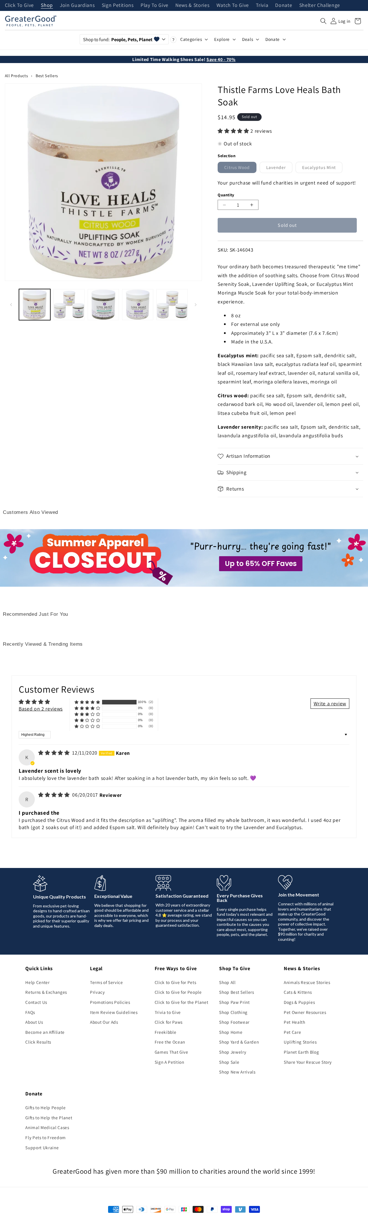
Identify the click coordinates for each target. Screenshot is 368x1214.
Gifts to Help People (45, 1107)
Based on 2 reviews (41, 708)
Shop (47, 5)
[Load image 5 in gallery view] (172, 304)
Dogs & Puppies (299, 1002)
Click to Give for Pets (175, 982)
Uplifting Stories (300, 1042)
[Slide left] (11, 304)
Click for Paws (169, 1022)
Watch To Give (232, 5)
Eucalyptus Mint (322, 168)
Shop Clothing (233, 1012)
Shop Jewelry (232, 1052)
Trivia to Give (168, 1012)
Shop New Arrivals (237, 1072)
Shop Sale (229, 1062)
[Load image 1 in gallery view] (34, 304)
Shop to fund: (117, 39)
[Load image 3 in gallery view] (103, 304)
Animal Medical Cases (47, 1127)
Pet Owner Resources (305, 1012)
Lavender (279, 168)
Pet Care (292, 1032)
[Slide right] (195, 304)
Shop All (227, 982)
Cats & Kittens (298, 992)
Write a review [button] (330, 703)
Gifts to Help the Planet (48, 1117)
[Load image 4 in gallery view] (138, 304)
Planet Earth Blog (301, 1052)
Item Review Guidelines (114, 1012)
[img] (54, 752)
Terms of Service (106, 982)
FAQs (30, 1012)
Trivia (262, 5)
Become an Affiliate (45, 1032)
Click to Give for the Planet (181, 1002)
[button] (323, 21)
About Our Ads (104, 1022)
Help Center (37, 982)
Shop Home (230, 1032)
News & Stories (192, 5)
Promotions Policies (110, 1002)
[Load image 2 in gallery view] (69, 304)
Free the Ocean (170, 1042)
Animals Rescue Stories (307, 982)
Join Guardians (77, 5)
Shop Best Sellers (236, 992)
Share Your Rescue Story (308, 1062)
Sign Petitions (118, 5)
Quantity (226, 194)
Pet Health (294, 1022)
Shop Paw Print (234, 1002)
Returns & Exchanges (46, 992)
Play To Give (154, 5)
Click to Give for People (178, 992)
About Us (34, 1022)
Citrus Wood (240, 168)
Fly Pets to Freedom (45, 1137)
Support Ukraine (42, 1147)
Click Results (38, 1042)
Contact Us (36, 1002)
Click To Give (19, 5)
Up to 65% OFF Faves (261, 563)
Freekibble (166, 1032)
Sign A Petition (169, 1062)
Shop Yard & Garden (239, 1042)
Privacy (97, 992)
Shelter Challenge (319, 5)
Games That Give (171, 1052)
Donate (283, 5)
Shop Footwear (234, 1022)
